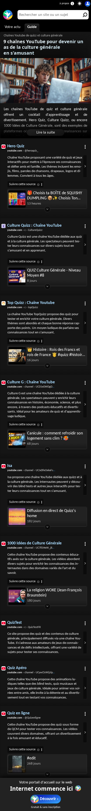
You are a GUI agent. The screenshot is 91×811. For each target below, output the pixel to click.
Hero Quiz (15, 146)
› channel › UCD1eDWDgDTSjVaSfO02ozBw (39, 386)
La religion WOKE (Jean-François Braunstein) (54, 593)
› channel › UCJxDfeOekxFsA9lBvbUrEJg (37, 470)
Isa (9, 466)
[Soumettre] (84, 14)
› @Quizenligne (24, 717)
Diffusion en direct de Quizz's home (51, 513)
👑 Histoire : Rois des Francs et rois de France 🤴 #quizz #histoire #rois (55, 353)
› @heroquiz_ (22, 150)
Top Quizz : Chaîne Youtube (31, 303)
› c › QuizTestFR (24, 627)
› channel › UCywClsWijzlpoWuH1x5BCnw (38, 672)
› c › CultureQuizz (24, 230)
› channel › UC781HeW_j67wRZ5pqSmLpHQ (40, 548)
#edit (31, 758)
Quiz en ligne (18, 713)
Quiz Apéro (17, 668)
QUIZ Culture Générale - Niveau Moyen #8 (53, 273)
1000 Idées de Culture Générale (34, 543)
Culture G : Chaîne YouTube (31, 382)
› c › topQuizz (22, 307)
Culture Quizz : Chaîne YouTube (34, 226)
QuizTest (14, 623)
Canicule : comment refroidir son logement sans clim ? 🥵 (55, 436)
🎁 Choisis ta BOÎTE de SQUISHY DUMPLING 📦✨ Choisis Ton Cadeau (54, 196)
